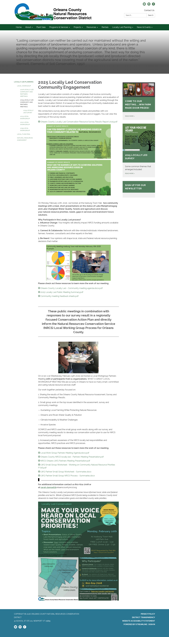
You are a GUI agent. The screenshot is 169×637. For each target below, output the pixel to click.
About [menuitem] (28, 27)
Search (150, 15)
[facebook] (153, 5)
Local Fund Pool (23, 134)
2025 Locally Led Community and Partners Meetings (26, 103)
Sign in (151, 624)
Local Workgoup (24, 86)
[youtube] (144, 5)
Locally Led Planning (23, 82)
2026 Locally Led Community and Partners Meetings (27, 93)
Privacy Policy (148, 614)
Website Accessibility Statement (138, 621)
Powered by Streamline (135, 624)
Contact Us (149, 10)
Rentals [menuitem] (105, 27)
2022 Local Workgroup (25, 123)
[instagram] (148, 5)
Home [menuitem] (19, 27)
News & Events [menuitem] (144, 27)
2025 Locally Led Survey (28, 111)
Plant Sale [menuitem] (41, 27)
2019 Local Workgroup (25, 129)
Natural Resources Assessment (25, 139)
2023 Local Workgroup (25, 117)
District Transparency (143, 617)
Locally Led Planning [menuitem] (121, 27)
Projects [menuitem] (77, 27)
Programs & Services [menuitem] (58, 27)
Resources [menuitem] (91, 27)
